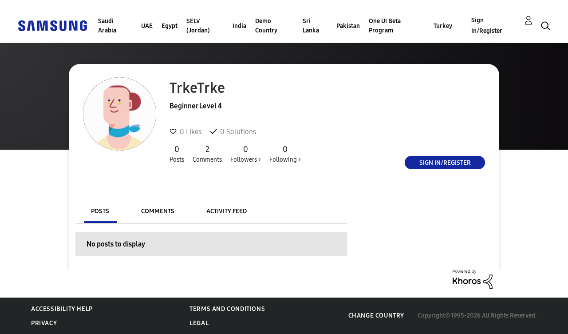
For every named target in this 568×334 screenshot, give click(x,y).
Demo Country (266, 25)
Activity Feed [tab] (226, 211)
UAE (147, 26)
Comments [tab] (157, 211)
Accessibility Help (62, 309)
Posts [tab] (100, 211)
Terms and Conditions (227, 309)
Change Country (376, 315)
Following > (285, 153)
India (239, 26)
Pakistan (348, 26)
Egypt (170, 26)
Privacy (44, 323)
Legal (199, 323)
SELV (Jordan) (198, 25)
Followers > (245, 153)
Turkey (443, 26)
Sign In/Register (486, 25)
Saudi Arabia (107, 25)
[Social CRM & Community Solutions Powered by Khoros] (473, 278)
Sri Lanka (311, 25)
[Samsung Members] (52, 25)
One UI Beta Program (385, 25)
